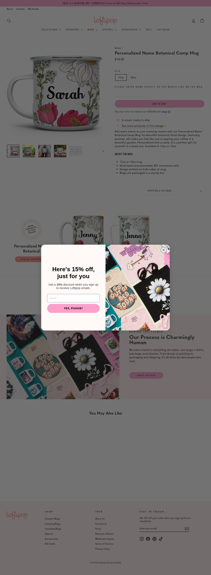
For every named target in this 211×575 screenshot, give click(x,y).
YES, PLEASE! (73, 308)
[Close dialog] (163, 250)
